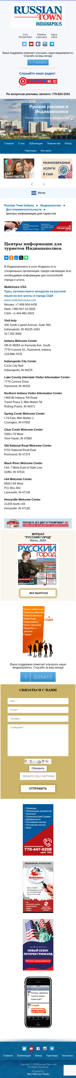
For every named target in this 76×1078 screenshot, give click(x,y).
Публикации (36, 143)
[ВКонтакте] (6, 258)
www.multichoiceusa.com (20, 300)
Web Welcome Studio (38, 1074)
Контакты (46, 150)
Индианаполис (50, 205)
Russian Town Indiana (19, 205)
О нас (21, 143)
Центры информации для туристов (31, 213)
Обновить (38, 768)
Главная (9, 143)
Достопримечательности (24, 209)
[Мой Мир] (16, 258)
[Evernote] (26, 258)
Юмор (68, 143)
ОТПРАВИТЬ (38, 788)
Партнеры (30, 150)
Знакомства (53, 143)
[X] (21, 258)
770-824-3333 (61, 94)
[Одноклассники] (11, 258)
